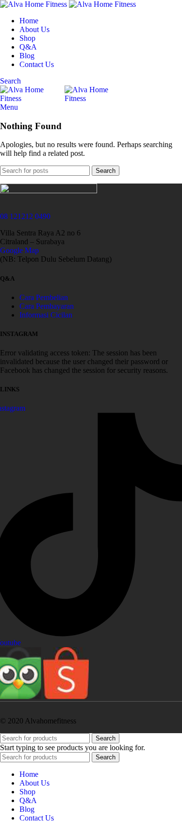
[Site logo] (34, 4)
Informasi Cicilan (45, 315)
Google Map (19, 250)
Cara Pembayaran (46, 306)
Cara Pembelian (43, 297)
